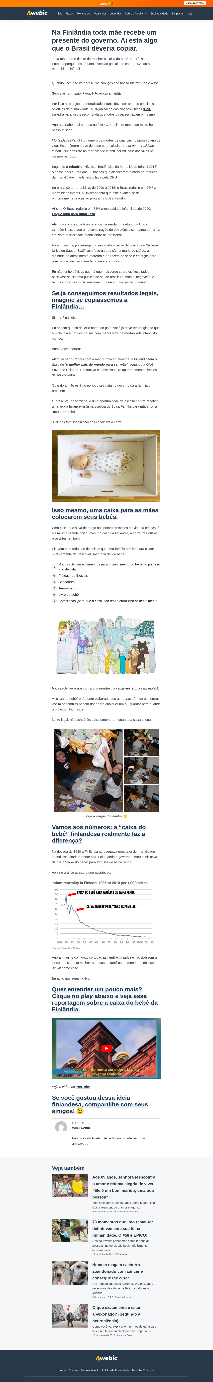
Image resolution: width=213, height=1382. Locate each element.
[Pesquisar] (190, 13)
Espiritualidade (159, 13)
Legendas (116, 13)
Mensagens (84, 13)
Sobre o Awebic (134, 13)
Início (59, 13)
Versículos (100, 13)
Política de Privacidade (115, 1370)
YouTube (83, 1087)
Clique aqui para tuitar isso (73, 214)
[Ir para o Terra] (106, 3)
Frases (70, 13)
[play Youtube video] (106, 1048)
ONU (147, 109)
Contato (73, 1370)
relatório (75, 167)
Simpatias (177, 13)
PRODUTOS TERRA (195, 3)
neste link (132, 688)
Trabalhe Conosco (143, 1370)
